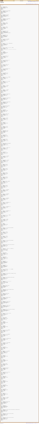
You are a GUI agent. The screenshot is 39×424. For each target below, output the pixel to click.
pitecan (2, 423)
